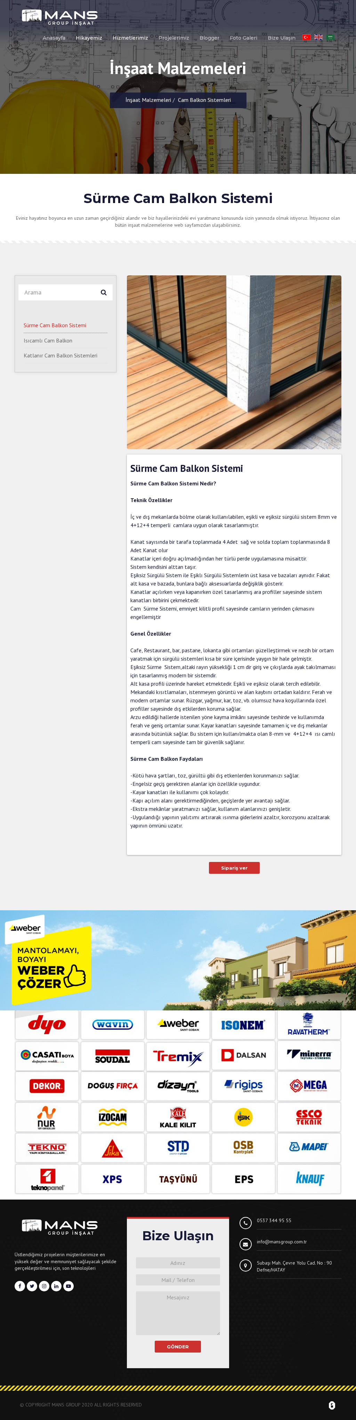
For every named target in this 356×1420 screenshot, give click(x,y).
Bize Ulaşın (282, 38)
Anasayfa (54, 38)
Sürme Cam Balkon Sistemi (55, 325)
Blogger (209, 38)
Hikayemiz (89, 38)
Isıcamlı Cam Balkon (48, 340)
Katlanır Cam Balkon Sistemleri (60, 355)
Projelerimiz (174, 38)
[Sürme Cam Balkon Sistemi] (234, 362)
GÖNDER (178, 1346)
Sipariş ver (234, 868)
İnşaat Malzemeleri (148, 99)
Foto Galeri (243, 38)
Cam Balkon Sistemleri (204, 99)
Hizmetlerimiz (130, 38)
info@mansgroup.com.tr (282, 1242)
